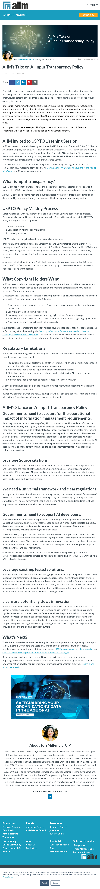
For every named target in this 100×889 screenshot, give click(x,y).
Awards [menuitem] (6, 851)
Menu (91, 5)
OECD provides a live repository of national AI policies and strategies (35, 652)
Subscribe (88, 14)
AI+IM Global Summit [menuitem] (36, 830)
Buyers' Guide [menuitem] (57, 833)
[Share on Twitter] (17, 82)
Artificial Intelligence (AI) (13, 73)
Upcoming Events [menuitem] (34, 827)
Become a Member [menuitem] (59, 851)
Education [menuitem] (8, 823)
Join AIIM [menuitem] (55, 841)
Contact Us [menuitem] (31, 848)
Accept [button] (44, 883)
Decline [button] (55, 883)
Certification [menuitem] (8, 830)
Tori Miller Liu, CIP (27, 59)
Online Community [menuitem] (11, 844)
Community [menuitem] (9, 841)
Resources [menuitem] (56, 823)
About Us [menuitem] (30, 844)
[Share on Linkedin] (23, 82)
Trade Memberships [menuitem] (83, 848)
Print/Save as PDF (89, 59)
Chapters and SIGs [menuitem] (11, 848)
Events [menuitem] (30, 823)
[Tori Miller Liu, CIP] (7, 56)
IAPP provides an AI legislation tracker (74, 649)
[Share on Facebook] (12, 82)
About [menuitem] (29, 841)
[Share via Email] (35, 82)
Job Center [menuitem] (55, 830)
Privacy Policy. (8, 877)
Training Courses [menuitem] (11, 827)
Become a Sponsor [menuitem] (82, 852)
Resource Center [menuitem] (58, 827)
